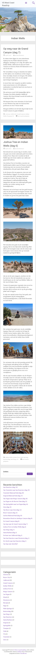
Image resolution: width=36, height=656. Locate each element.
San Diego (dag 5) (8, 530)
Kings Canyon (7, 591)
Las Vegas (6, 594)
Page (4, 606)
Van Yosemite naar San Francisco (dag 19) (16, 490)
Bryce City (6, 577)
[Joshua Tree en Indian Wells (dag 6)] (18, 138)
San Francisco (7, 617)
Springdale (6, 625)
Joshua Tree (16, 457)
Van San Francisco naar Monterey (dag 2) (16, 538)
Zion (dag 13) (7, 507)
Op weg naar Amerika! (10, 544)
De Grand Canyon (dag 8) (11, 521)
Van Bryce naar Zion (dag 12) (12, 510)
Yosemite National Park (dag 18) (13, 493)
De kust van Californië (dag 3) (12, 535)
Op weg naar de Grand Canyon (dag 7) (15, 524)
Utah (4, 631)
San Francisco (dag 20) (10, 487)
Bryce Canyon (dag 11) (10, 513)
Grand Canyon (21, 114)
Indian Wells (8, 457)
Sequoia (5, 623)
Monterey (6, 600)
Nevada (5, 603)
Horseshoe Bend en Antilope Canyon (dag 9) (17, 518)
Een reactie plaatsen (23, 116)
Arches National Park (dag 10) (12, 515)
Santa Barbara (7, 620)
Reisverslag (6, 459)
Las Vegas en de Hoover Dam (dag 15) (15, 501)
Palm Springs (24, 457)
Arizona (7, 114)
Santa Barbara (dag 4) (10, 532)
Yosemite (6, 637)
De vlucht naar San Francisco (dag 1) (14, 541)
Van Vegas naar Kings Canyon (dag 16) (15, 498)
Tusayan (9, 116)
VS (13, 116)
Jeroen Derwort (19, 55)
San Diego (13, 459)
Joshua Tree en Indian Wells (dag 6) (14, 527)
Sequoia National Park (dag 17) (13, 496)
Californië (13, 114)
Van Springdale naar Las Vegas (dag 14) (15, 504)
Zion (4, 640)
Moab (5, 597)
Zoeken (5, 471)
